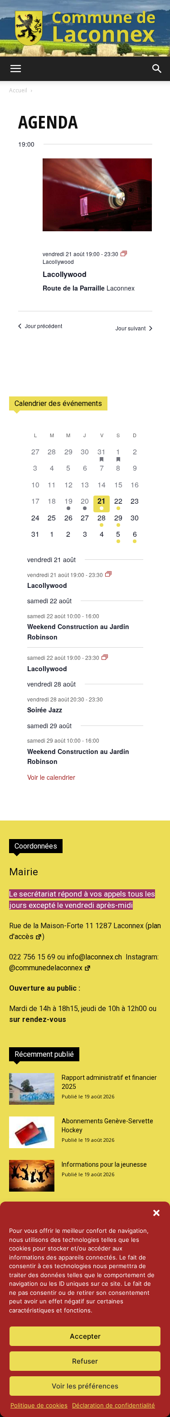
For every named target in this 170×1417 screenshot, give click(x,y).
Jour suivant (131, 328)
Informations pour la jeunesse (104, 1164)
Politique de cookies (39, 1405)
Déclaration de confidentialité (113, 1405)
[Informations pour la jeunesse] (31, 1176)
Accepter (85, 1336)
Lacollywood (65, 274)
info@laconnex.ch (94, 957)
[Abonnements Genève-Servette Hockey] (31, 1132)
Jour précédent (43, 325)
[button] (156, 1212)
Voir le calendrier (51, 777)
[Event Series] (108, 574)
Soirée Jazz (44, 709)
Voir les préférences (85, 1386)
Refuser (85, 1361)
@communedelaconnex (46, 968)
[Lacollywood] (97, 200)
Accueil (18, 90)
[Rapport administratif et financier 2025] (31, 1089)
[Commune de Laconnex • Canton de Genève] (85, 28)
